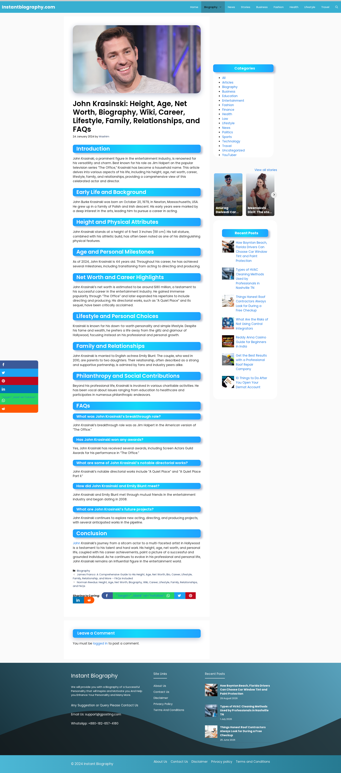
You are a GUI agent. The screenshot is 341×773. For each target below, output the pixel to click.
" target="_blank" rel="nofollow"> (141, 595)
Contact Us (161, 692)
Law (225, 119)
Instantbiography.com (28, 7)
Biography (210, 7)
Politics (227, 132)
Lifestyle (309, 7)
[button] (336, 7)
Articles (227, 82)
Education (230, 96)
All (224, 78)
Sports (227, 137)
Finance (228, 110)
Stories (245, 7)
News (231, 7)
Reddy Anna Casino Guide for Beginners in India (251, 342)
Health (294, 7)
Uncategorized (233, 150)
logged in (100, 643)
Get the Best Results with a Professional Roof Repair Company (251, 362)
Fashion (279, 7)
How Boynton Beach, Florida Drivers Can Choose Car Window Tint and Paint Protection (251, 251)
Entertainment (233, 100)
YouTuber (229, 155)
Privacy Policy (163, 704)
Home (194, 7)
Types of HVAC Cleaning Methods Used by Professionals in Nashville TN (244, 710)
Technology (231, 141)
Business (262, 7)
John (76, 543)
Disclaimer (160, 698)
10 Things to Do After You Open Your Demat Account (251, 382)
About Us (159, 686)
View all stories (266, 170)
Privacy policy (221, 761)
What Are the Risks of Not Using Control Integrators (252, 324)
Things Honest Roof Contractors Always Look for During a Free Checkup (251, 304)
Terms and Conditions (168, 710)
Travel (325, 7)
